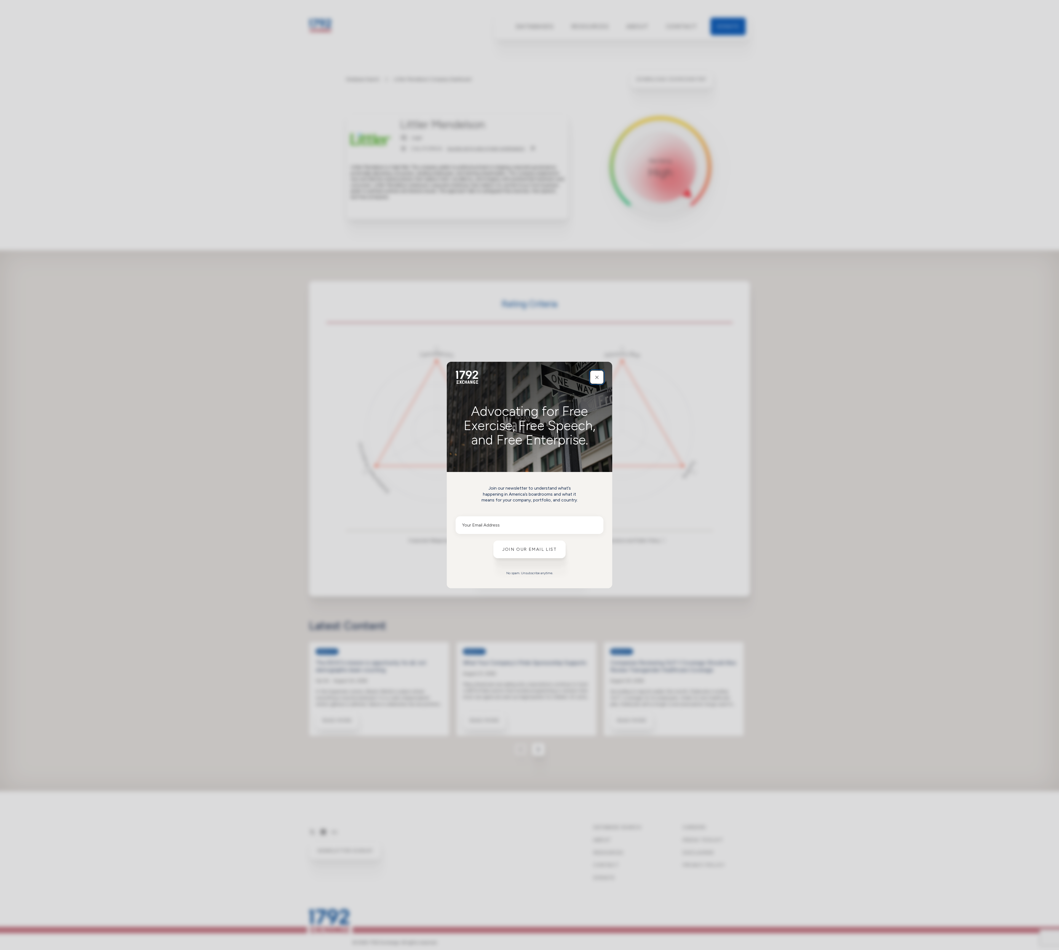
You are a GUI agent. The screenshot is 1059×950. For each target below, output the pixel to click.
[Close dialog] (596, 377)
